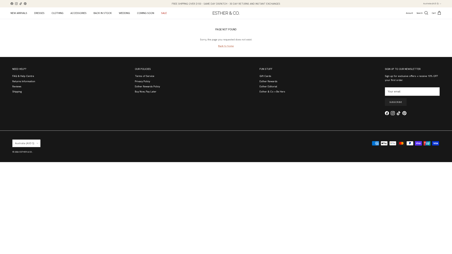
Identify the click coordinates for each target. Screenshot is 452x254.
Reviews (16, 86)
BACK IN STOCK (103, 13)
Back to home (226, 46)
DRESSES (39, 13)
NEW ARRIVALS (19, 13)
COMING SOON (145, 13)
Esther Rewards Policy (147, 86)
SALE (164, 13)
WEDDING (124, 13)
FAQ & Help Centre (23, 76)
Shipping (17, 91)
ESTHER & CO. (25, 152)
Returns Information (23, 81)
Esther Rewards (268, 81)
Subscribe (395, 102)
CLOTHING (57, 13)
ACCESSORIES (78, 13)
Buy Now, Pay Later (145, 91)
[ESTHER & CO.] (226, 13)
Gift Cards (265, 76)
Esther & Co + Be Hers (272, 91)
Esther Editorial (268, 86)
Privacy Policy (142, 81)
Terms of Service (144, 76)
